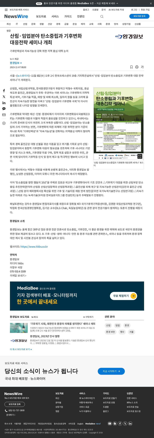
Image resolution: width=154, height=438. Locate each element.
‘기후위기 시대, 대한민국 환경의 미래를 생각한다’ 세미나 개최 (62, 323)
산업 (25, 24)
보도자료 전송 (133, 407)
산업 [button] (108, 325)
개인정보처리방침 (45, 423)
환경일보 (16, 63)
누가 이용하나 (85, 411)
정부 (116, 24)
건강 (50, 24)
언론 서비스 (132, 398)
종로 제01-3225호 (86, 430)
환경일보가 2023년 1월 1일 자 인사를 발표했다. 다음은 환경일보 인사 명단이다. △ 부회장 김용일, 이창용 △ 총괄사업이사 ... (62, 342)
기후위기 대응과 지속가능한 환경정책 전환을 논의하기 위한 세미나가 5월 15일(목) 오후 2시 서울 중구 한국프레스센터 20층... (62, 329)
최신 (9, 24)
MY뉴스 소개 (132, 402)
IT (17, 24)
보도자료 (41, 16)
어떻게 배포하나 (86, 402)
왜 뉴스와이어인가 (87, 398)
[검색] (102, 17)
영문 (9, 30)
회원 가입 (145, 9)
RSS (36, 317)
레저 (83, 24)
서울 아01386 (22, 433)
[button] (131, 67)
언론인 (81, 16)
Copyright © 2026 (96, 433)
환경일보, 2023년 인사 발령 (45, 336)
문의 (104, 9)
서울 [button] (131, 331)
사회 (99, 24)
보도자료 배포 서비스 (19, 9)
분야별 (58, 402)
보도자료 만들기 (110, 398)
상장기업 (126, 24)
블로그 (86, 9)
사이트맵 (71, 423)
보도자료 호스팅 (133, 411)
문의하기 (10, 415)
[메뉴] (7, 10)
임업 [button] (118, 325)
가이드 (68, 16)
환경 (108, 24)
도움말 (95, 9)
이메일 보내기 (18, 275)
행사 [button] (122, 331)
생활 (42, 24)
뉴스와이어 (23, 75)
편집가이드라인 (29, 423)
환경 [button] (127, 325)
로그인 (134, 9)
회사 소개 (8, 423)
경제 (58, 24)
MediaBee (90, 423)
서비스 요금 (84, 407)
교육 (91, 24)
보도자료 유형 (109, 402)
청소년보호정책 (60, 423)
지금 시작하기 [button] (110, 371)
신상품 (138, 24)
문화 (33, 24)
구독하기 (89, 317)
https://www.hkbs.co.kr (34, 246)
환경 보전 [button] (110, 331)
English (80, 423)
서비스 (55, 16)
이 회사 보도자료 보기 (21, 349)
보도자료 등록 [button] (15, 404)
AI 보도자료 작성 (116, 9)
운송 (75, 24)
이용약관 (17, 423)
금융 (66, 24)
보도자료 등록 (139, 16)
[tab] (66, 393)
